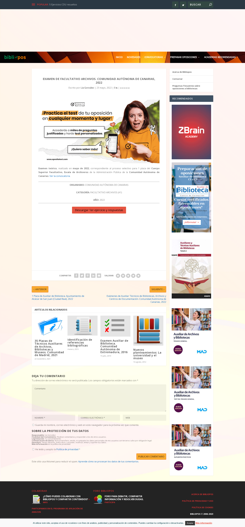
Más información (204, 523)
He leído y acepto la (57, 449)
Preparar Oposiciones (183, 57)
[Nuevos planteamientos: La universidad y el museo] (148, 331)
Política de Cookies (202, 507)
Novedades (133, 57)
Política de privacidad (67, 449)
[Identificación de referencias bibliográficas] (82, 326)
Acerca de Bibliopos (182, 72)
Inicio (119, 57)
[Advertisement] (122, 30)
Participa (110, 502)
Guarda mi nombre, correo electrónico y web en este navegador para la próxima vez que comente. (87, 425)
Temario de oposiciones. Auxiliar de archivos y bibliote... (78, 4)
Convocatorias (153, 57)
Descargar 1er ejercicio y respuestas (99, 210)
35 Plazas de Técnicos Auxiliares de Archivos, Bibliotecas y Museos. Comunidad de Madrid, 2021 (49, 348)
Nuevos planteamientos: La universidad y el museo (147, 354)
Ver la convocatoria (59, 176)
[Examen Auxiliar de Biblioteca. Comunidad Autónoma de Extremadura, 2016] (115, 326)
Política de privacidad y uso (197, 501)
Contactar (177, 79)
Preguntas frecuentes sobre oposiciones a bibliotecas (186, 87)
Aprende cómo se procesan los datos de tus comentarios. (108, 461)
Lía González (87, 87)
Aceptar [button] (190, 523)
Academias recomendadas (220, 57)
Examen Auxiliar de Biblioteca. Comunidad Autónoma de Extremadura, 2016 (114, 346)
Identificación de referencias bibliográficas (79, 342)
